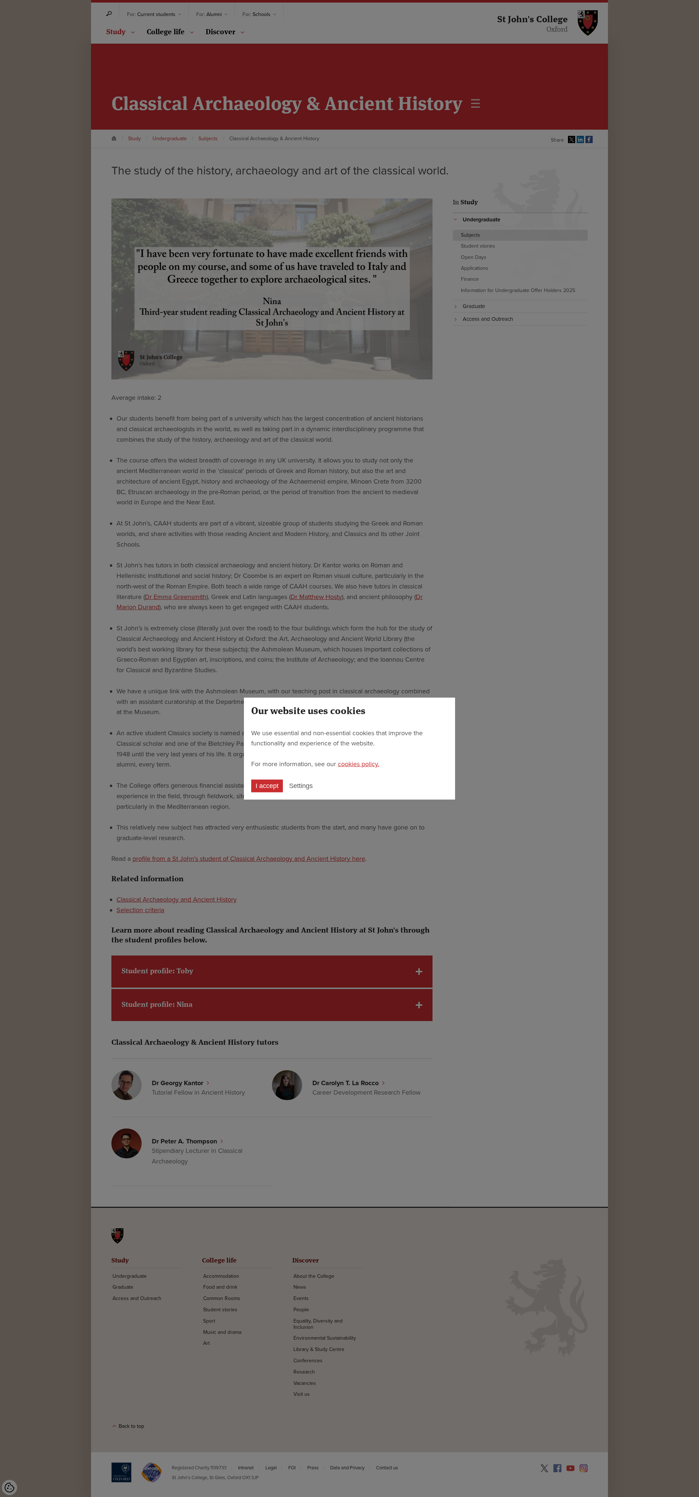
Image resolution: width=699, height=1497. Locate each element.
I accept (267, 785)
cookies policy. (358, 764)
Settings (301, 785)
